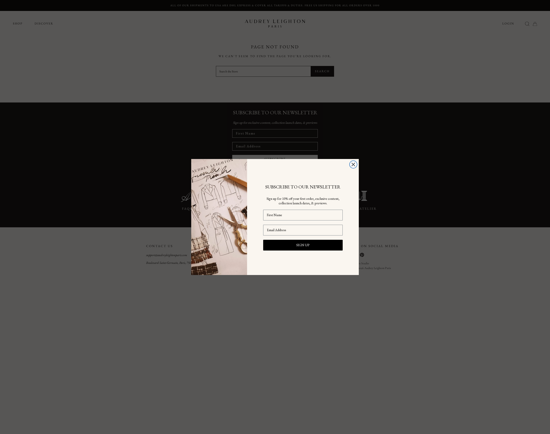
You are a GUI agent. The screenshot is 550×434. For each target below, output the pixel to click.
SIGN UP (303, 245)
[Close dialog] (353, 164)
